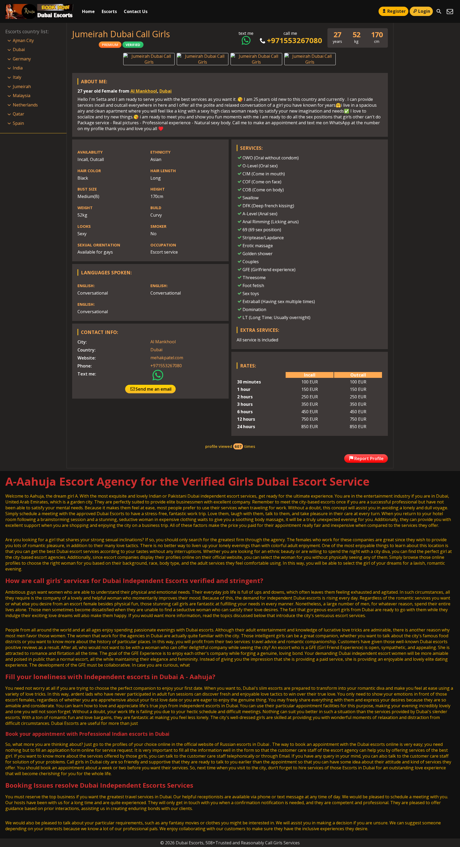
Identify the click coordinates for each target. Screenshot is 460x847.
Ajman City (23, 40)
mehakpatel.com (166, 358)
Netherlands (25, 105)
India (18, 68)
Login (424, 11)
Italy (17, 77)
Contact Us (135, 11)
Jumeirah (22, 86)
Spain (18, 123)
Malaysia (21, 95)
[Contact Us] (450, 11)
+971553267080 (294, 40)
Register (396, 11)
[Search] (439, 11)
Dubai (165, 91)
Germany (22, 59)
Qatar (18, 114)
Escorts (109, 11)
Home (88, 11)
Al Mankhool (143, 91)
